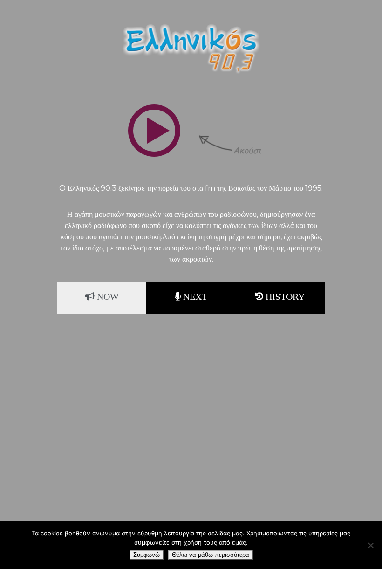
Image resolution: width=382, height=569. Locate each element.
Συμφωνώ (146, 554)
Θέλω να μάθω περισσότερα (210, 554)
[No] (370, 545)
